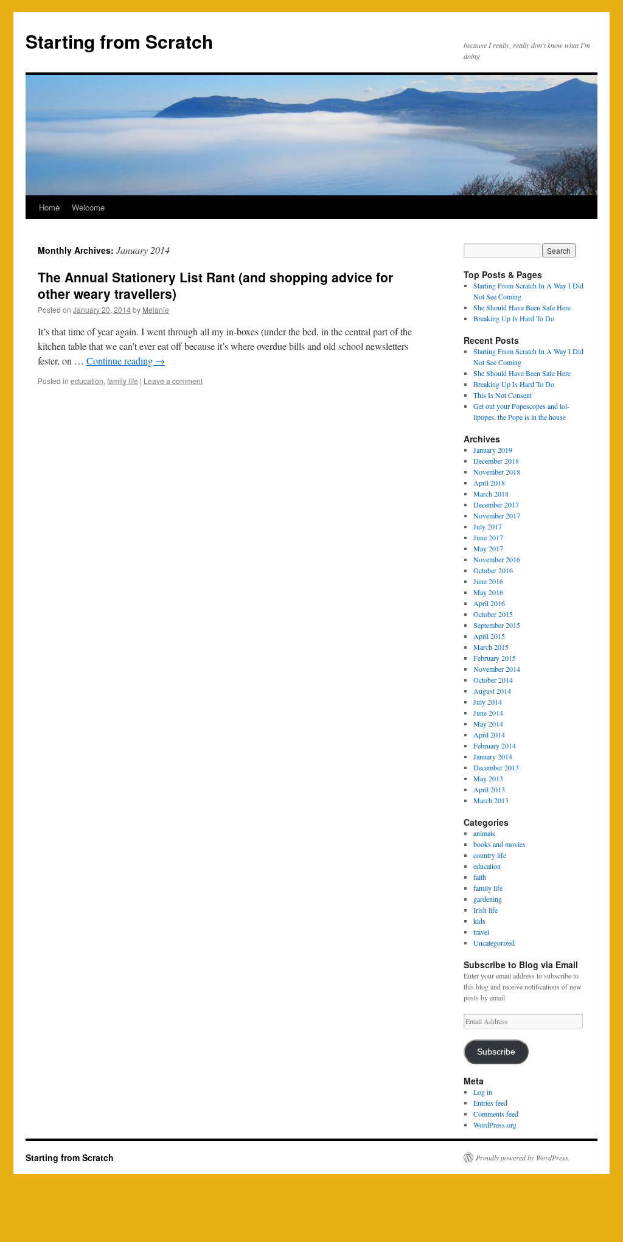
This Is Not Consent (502, 395)
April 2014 (489, 734)
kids (479, 921)
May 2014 (488, 723)
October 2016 (493, 570)
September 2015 (496, 625)
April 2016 (489, 603)
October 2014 (493, 680)
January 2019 (492, 450)
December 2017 (496, 504)
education (87, 380)
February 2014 (494, 745)
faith (479, 877)
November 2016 (496, 559)
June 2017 (488, 537)
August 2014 (492, 691)
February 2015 (494, 658)
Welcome (88, 207)
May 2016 (488, 592)
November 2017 (496, 515)
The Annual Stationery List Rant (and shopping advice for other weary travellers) (215, 285)
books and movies (499, 844)
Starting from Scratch (119, 41)
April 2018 (489, 482)
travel (481, 932)
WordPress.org (495, 1124)
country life (489, 855)
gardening (487, 899)
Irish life (485, 910)
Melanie (155, 309)
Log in (482, 1092)
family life (122, 380)
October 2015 (493, 614)
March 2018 (491, 493)
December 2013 (496, 767)
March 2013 (491, 800)
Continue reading (125, 360)
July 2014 (487, 701)
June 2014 (488, 712)
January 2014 (492, 756)
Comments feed (495, 1113)
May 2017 (488, 548)
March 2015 (491, 647)
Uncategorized (494, 942)
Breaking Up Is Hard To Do (513, 318)
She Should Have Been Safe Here (522, 307)
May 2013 (488, 778)
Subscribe (496, 1051)
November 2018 (496, 471)
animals (484, 833)
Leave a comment (173, 380)
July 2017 (487, 526)
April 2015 (489, 636)
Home (49, 207)
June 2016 (488, 581)
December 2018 (496, 461)
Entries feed (490, 1103)
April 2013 (489, 789)
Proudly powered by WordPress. (523, 1157)
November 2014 (496, 669)
